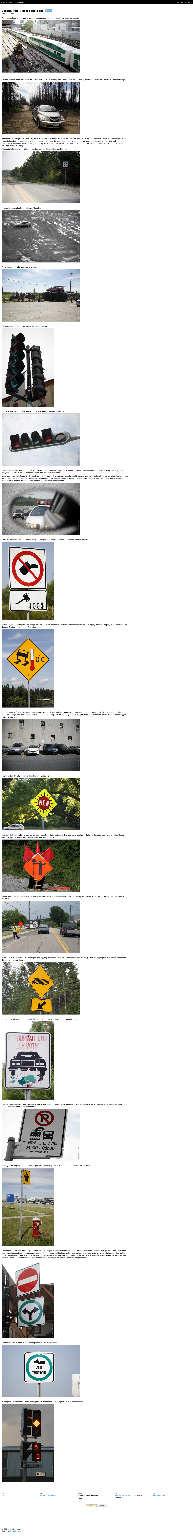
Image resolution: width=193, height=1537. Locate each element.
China (4, 1495)
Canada (23, 2)
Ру (180, 2)
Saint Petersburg (159, 1495)
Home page (7, 2)
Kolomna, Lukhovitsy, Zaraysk (125, 1495)
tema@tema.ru (15, 1531)
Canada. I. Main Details (48, 1495)
